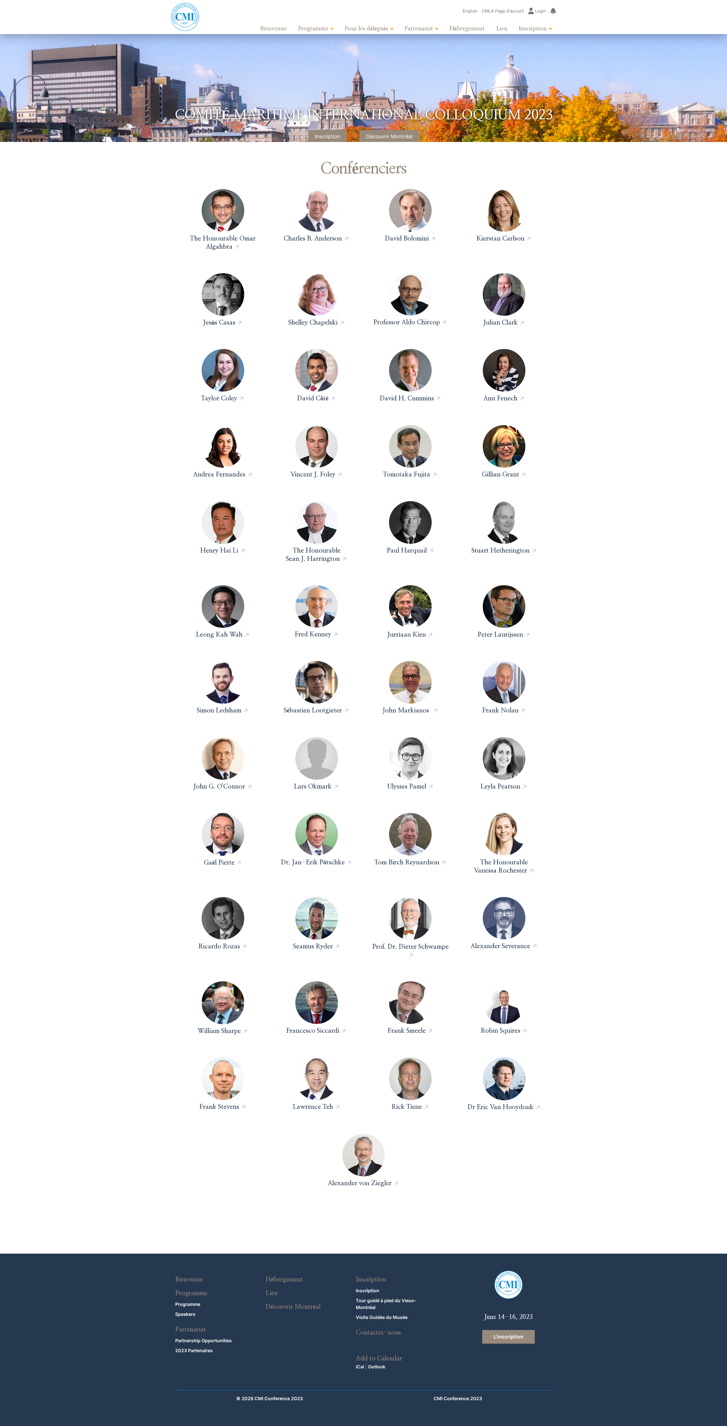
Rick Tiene (407, 1107)
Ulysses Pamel (406, 786)
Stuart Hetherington (500, 550)
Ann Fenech (500, 398)
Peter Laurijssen (500, 635)
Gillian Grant (500, 474)
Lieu (501, 29)
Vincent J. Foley (313, 474)
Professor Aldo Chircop (406, 322)
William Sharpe (219, 1031)
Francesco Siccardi (312, 1031)
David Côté (313, 398)
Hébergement (467, 29)
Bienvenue (273, 29)
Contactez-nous (378, 1332)
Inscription (533, 29)
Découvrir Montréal (389, 136)
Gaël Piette (219, 863)
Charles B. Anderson (313, 238)
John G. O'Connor (219, 786)
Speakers (185, 1314)
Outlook (376, 1366)
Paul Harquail (407, 550)
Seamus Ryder (313, 946)
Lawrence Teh (313, 1107)
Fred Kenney (313, 634)
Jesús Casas (219, 322)
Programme (313, 29)
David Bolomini (407, 238)
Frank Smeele (407, 1031)
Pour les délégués (366, 29)
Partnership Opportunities (203, 1340)
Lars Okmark (313, 786)
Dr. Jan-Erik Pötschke (313, 862)
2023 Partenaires (194, 1350)
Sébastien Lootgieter (313, 710)
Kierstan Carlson (501, 238)
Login (540, 11)
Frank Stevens (219, 1107)
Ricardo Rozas (219, 946)
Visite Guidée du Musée (382, 1317)
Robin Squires (500, 1031)
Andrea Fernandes (219, 474)
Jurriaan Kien (406, 635)
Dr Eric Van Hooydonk (500, 1107)
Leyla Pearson (500, 786)
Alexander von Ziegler (360, 1183)
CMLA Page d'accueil (503, 11)
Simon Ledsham (219, 710)
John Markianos (407, 710)
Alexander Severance (500, 946)
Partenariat (419, 29)
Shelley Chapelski (313, 322)
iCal (360, 1366)
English (470, 11)
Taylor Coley (219, 398)
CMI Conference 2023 (458, 1398)
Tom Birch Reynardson (406, 862)
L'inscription (508, 1337)
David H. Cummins (407, 398)
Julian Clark (500, 322)
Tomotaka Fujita (406, 474)
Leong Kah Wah (219, 635)
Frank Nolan (500, 710)
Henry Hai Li (219, 550)
